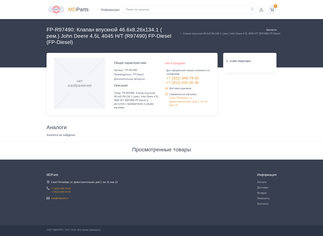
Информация (110, 9)
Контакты (262, 203)
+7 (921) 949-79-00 (182, 78)
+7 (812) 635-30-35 (182, 83)
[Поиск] (252, 9)
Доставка (262, 187)
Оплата (261, 182)
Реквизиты (263, 198)
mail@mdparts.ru (59, 198)
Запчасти (271, 29)
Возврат (262, 192)
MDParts (52, 174)
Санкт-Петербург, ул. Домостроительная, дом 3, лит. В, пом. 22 (188, 101)
